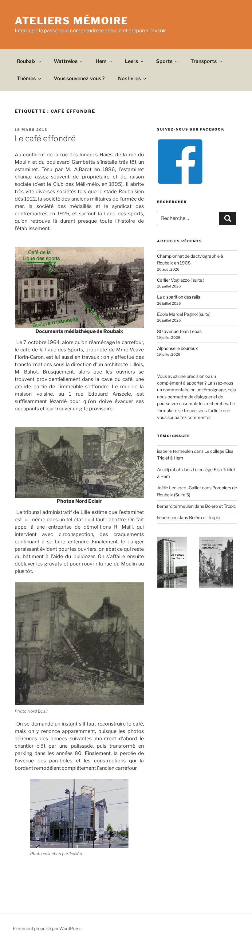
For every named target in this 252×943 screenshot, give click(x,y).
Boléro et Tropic (220, 506)
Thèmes (26, 78)
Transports (204, 61)
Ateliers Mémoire (71, 21)
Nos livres (129, 78)
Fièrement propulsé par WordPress (47, 928)
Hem (101, 61)
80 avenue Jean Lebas (179, 331)
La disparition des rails (178, 296)
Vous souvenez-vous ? (79, 78)
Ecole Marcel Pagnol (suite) (184, 314)
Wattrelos (65, 61)
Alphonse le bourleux (177, 348)
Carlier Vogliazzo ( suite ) (180, 280)
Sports (164, 61)
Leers (131, 61)
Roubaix (26, 61)
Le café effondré (45, 138)
